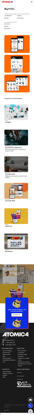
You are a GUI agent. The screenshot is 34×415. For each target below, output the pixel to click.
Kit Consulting (20, 376)
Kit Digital (19, 372)
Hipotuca (6, 224)
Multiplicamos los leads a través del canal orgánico (16, 176)
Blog (4, 362)
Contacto (20, 379)
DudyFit (6, 120)
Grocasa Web (7, 199)
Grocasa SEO (7, 172)
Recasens (8, 251)
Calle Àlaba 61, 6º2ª (10, 344)
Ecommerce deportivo (13, 147)
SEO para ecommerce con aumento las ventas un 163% (15, 150)
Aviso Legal (16, 404)
